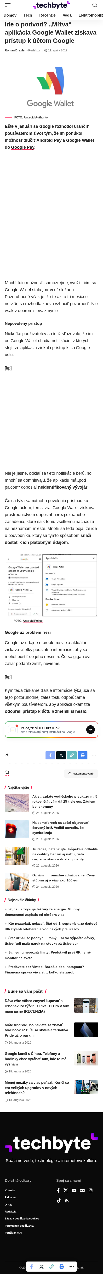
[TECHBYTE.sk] (51, 5)
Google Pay (22, 147)
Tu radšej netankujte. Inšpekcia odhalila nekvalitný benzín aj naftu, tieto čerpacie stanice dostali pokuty (65, 854)
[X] (66, 1191)
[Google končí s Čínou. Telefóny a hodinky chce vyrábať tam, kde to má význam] (86, 1058)
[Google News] (82, 1191)
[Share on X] (41, 1267)
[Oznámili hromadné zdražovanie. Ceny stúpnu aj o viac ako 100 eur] (17, 882)
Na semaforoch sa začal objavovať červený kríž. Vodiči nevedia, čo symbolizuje (60, 828)
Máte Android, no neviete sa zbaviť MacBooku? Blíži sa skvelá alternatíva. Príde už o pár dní (37, 1030)
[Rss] (67, 1201)
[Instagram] (90, 1191)
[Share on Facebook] (31, 1267)
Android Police (33, 620)
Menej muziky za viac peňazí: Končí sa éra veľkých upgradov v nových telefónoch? (37, 1087)
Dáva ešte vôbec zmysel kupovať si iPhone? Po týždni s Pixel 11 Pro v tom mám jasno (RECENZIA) (37, 1006)
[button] (9, 5)
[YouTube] (74, 1191)
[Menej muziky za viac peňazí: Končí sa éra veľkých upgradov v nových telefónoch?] (86, 1087)
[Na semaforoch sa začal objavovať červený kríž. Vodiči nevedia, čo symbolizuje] (17, 829)
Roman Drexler (15, 50)
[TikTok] (59, 1201)
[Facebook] (58, 1191)
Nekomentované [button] (83, 773)
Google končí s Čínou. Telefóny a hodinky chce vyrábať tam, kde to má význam (35, 1059)
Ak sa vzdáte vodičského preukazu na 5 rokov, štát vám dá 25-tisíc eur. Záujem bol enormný (64, 801)
